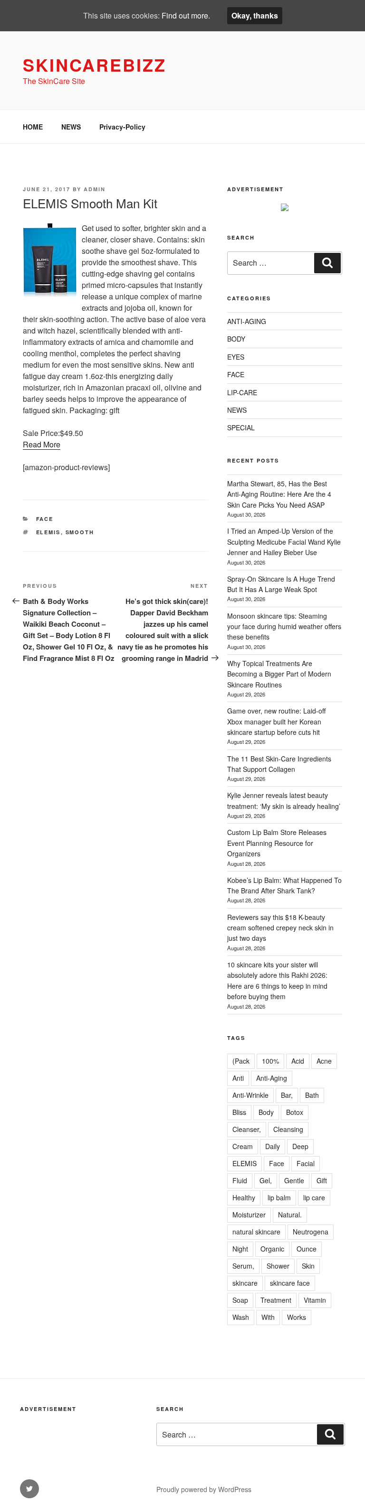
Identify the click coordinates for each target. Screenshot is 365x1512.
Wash (240, 1317)
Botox (294, 1112)
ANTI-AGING (246, 321)
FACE (45, 518)
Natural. (290, 1214)
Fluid (239, 1180)
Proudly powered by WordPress (203, 1489)
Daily (272, 1146)
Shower (278, 1266)
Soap (240, 1300)
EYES (235, 357)
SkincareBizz (94, 64)
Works (296, 1317)
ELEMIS (48, 532)
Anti (238, 1078)
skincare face (290, 1283)
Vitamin (315, 1300)
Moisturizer (249, 1214)
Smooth (80, 532)
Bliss (239, 1112)
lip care (314, 1197)
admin (95, 189)
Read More (41, 444)
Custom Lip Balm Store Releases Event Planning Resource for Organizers (277, 842)
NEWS (71, 126)
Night (240, 1248)
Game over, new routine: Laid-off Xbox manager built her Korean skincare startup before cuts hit (276, 721)
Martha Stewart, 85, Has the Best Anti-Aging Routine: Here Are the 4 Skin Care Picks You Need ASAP (279, 494)
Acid (297, 1061)
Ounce (307, 1248)
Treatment (275, 1300)
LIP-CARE (242, 392)
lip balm (279, 1197)
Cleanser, (246, 1129)
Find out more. (186, 15)
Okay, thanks (254, 15)
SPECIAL (241, 427)
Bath (312, 1095)
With (268, 1317)
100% (270, 1061)
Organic (272, 1248)
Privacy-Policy (122, 126)
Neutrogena (310, 1231)
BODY (236, 338)
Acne (324, 1061)
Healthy (243, 1197)
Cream (242, 1146)
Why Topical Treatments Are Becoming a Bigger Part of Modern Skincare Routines (279, 674)
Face (276, 1163)
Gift (322, 1180)
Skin (308, 1266)
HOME (33, 126)
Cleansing (288, 1129)
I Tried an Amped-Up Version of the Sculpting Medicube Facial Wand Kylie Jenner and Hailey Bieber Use (284, 541)
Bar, (287, 1095)
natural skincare (256, 1231)
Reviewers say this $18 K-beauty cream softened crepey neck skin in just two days (280, 927)
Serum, (243, 1266)
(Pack (241, 1061)
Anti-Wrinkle (250, 1095)
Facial (306, 1163)
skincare (245, 1283)
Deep (300, 1146)
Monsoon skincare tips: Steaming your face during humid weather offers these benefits (284, 626)
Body (266, 1112)
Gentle (294, 1180)
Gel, (265, 1180)
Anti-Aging (271, 1078)
